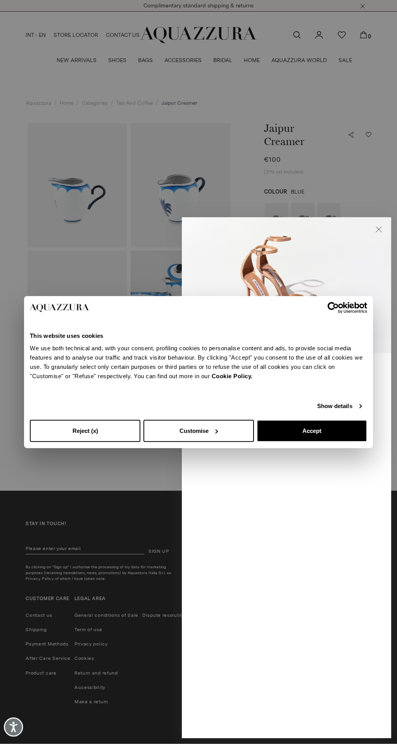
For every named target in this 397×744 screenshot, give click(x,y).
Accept (311, 430)
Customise (194, 430)
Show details (334, 406)
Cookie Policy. (232, 376)
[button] (379, 229)
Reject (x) (85, 430)
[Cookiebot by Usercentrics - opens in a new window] (333, 307)
